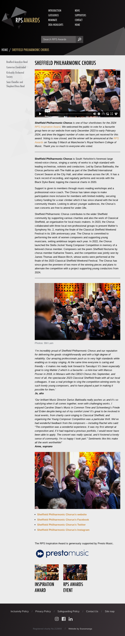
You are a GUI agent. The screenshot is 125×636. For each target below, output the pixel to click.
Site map (109, 611)
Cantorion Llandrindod (16, 67)
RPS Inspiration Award (47, 126)
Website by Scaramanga (80, 628)
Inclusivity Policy (20, 611)
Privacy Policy (43, 611)
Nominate (52, 20)
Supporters (80, 15)
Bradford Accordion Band (17, 62)
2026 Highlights (55, 24)
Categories (53, 15)
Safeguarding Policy (68, 611)
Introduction (54, 10)
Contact (78, 20)
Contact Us (92, 611)
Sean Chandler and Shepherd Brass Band (15, 84)
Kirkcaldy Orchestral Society (15, 74)
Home (77, 24)
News (77, 10)
